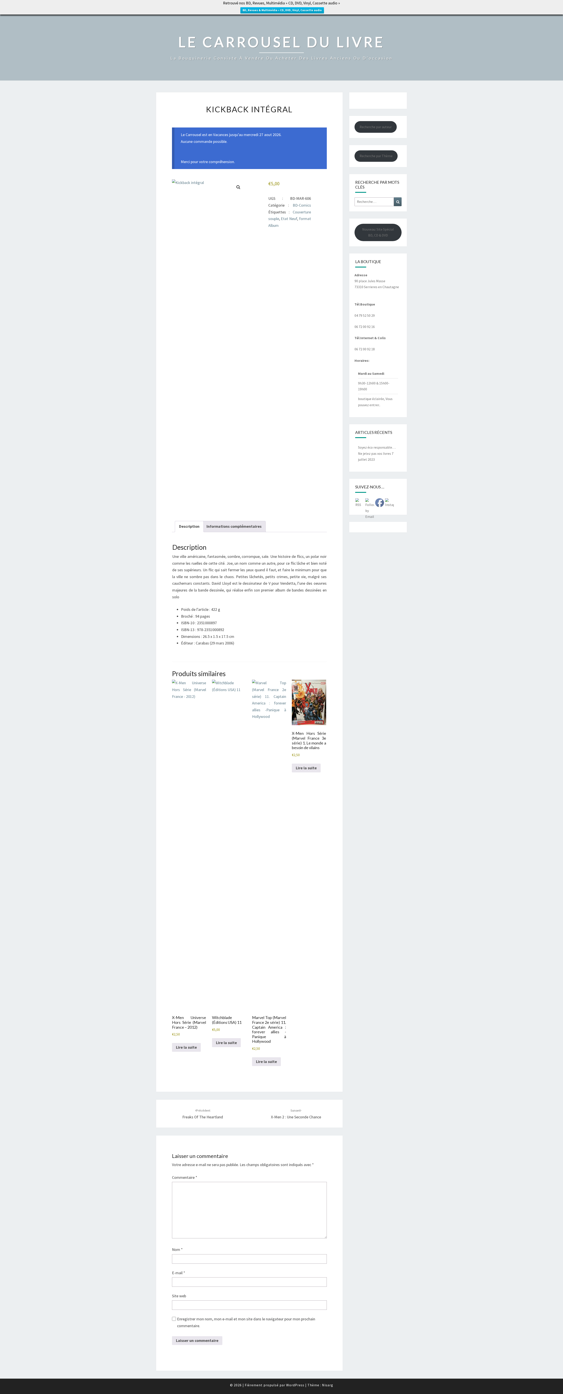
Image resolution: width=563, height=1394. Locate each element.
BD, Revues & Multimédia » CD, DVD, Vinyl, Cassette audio (282, 10)
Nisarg (327, 1385)
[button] (238, 187)
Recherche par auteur (376, 127)
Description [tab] (189, 526)
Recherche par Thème (376, 156)
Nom (177, 1249)
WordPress (295, 1385)
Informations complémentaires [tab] (234, 526)
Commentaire (184, 1177)
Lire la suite (186, 1047)
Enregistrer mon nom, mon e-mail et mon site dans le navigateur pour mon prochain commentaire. (246, 1322)
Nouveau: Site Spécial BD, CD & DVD (378, 232)
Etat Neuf (289, 218)
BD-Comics (302, 205)
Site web (179, 1295)
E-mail (178, 1272)
